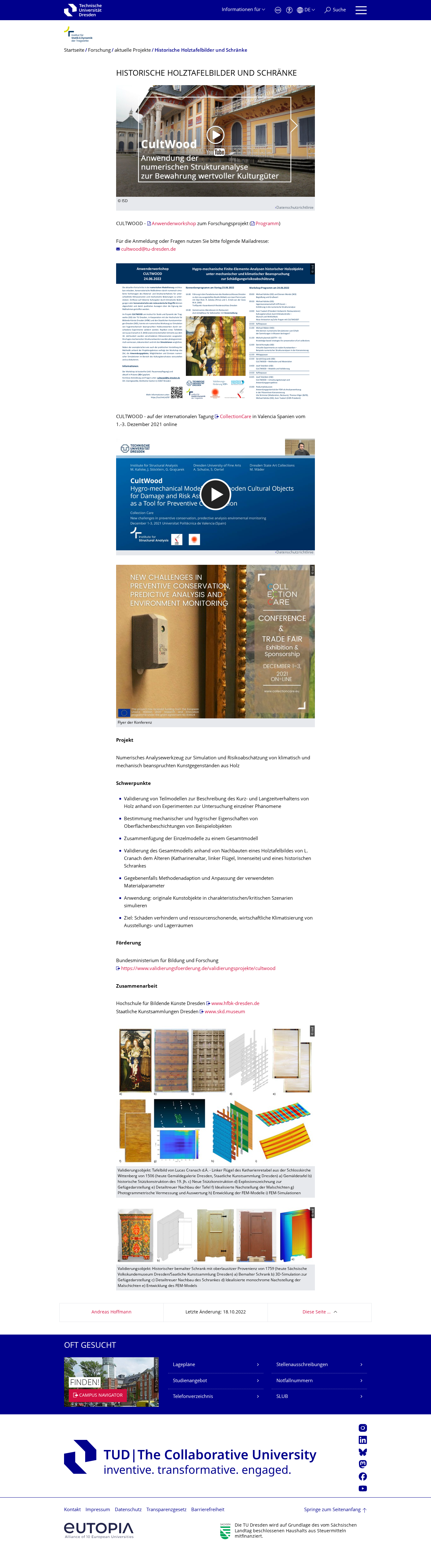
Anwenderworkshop (174, 224)
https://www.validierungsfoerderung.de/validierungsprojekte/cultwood (198, 969)
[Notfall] (278, 10)
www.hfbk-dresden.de (235, 1004)
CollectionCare (235, 417)
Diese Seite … (317, 1312)
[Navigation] (361, 10)
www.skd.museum (225, 1012)
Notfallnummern (294, 1381)
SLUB (282, 1396)
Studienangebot (190, 1381)
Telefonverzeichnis (193, 1396)
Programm (267, 224)
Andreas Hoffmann (112, 1312)
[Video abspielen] (215, 141)
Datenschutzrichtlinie (295, 208)
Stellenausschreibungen (302, 1365)
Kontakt (72, 1510)
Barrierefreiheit (207, 1510)
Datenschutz (128, 1510)
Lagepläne (184, 1365)
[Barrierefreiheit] (289, 10)
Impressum (98, 1510)
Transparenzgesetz (166, 1510)
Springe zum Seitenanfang (332, 1510)
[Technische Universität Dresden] (83, 10)
